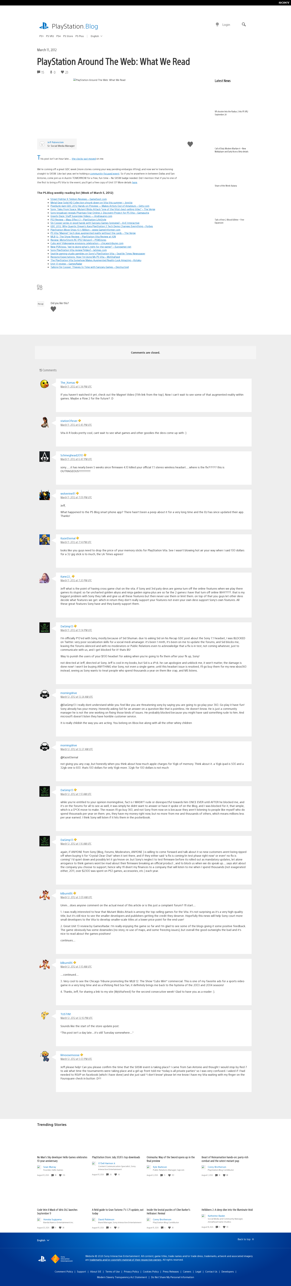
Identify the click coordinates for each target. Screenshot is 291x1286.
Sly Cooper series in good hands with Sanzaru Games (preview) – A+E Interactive (94, 222)
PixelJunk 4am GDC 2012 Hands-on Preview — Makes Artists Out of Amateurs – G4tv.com (99, 205)
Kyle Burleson (160, 1166)
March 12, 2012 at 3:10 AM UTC (76, 966)
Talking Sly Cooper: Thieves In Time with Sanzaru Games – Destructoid (89, 267)
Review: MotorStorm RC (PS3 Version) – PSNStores (78, 239)
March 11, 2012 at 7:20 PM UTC (76, 580)
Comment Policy (64, 1271)
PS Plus (79, 36)
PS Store (68, 36)
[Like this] (60, 1175)
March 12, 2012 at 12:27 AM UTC (76, 749)
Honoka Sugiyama (52, 1219)
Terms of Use (112, 1271)
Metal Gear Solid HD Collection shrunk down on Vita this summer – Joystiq (91, 202)
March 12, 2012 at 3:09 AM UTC (76, 897)
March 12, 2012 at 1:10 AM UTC (75, 794)
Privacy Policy (131, 1271)
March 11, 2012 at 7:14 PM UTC (75, 542)
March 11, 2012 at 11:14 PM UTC (76, 630)
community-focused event (104, 173)
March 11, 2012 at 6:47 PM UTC (76, 459)
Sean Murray (49, 1166)
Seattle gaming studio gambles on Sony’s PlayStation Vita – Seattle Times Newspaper (97, 253)
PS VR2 (50, 36)
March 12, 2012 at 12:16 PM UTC (76, 1018)
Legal (198, 1271)
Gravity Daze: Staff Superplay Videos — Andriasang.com (81, 216)
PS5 (41, 36)
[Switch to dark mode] (217, 24)
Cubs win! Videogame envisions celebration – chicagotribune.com (86, 243)
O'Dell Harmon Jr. (107, 1163)
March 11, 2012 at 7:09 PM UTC (76, 497)
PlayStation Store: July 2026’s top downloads (116, 1157)
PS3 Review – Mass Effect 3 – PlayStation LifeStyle (78, 219)
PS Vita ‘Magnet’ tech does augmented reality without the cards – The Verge (93, 233)
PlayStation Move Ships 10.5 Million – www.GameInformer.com (85, 229)
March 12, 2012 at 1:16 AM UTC (75, 843)
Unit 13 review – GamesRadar (66, 263)
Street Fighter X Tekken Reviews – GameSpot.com (78, 199)
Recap (40, 304)
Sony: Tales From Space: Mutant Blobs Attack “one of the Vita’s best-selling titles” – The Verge (102, 209)
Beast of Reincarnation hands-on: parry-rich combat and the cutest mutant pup (225, 1158)
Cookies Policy (151, 1271)
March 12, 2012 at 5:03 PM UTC (76, 1058)
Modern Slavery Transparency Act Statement (122, 1277)
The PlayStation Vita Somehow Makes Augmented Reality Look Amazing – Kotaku (95, 260)
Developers (227, 1271)
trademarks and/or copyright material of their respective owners (125, 1259)
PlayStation (75, 26)
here (134, 182)
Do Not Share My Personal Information (172, 1277)
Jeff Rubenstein (55, 142)
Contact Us (211, 1271)
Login (226, 24)
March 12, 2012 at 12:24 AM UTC (76, 696)
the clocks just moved (84, 158)
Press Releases (171, 1271)
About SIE (95, 1271)
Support (81, 1271)
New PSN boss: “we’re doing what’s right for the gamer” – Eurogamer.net (90, 246)
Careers (187, 1271)
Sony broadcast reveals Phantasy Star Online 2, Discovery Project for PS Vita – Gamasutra (99, 212)
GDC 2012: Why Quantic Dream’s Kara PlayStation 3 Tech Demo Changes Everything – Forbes (101, 226)
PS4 (58, 36)
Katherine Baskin (216, 1215)
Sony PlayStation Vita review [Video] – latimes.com (78, 250)
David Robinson (106, 1219)
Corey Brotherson (217, 1166)
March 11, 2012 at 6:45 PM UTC (76, 424)
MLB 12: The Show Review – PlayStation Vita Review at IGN (83, 236)
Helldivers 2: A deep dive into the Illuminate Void (227, 1209)
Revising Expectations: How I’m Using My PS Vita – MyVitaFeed (85, 256)
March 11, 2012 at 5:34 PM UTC (76, 386)
